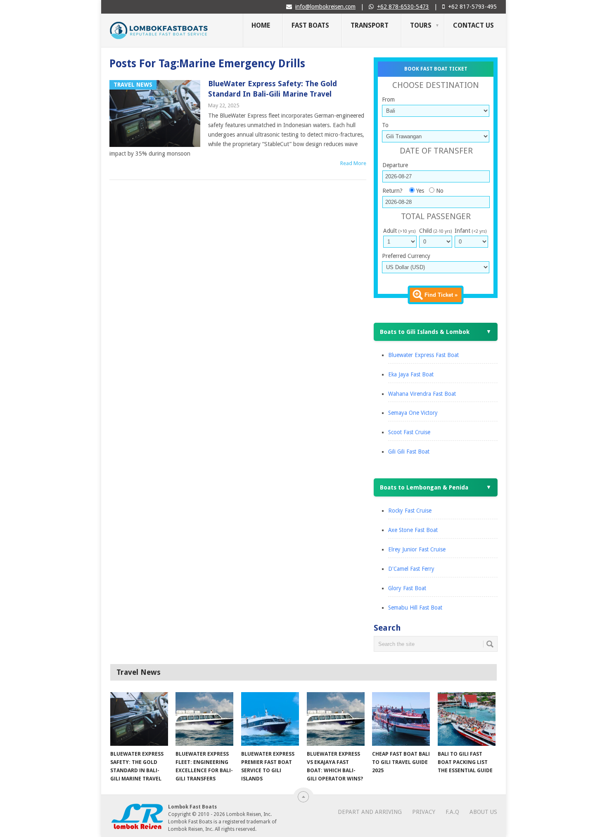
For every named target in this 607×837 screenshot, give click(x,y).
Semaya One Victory (413, 412)
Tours (421, 25)
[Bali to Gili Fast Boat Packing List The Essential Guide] (467, 719)
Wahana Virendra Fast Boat (422, 393)
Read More (353, 163)
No (439, 190)
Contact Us (473, 25)
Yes (420, 190)
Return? (392, 190)
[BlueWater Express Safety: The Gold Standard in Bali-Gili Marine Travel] (139, 719)
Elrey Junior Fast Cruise (417, 549)
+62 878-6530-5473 (403, 6)
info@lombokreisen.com (325, 6)
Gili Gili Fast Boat (408, 451)
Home (260, 25)
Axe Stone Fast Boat (413, 530)
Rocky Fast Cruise (410, 510)
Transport (370, 25)
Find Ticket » (441, 295)
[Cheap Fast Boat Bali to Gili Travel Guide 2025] (401, 719)
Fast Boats (310, 25)
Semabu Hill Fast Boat (415, 607)
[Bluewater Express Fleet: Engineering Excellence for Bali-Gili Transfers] (204, 719)
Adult (399, 230)
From (388, 99)
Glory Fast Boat (407, 588)
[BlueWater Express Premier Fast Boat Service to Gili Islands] (270, 719)
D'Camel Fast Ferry (411, 568)
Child (435, 230)
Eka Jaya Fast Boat (411, 374)
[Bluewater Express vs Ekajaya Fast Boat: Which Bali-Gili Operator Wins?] (336, 719)
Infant (470, 230)
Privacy (423, 812)
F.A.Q (452, 812)
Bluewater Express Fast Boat (423, 355)
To (385, 125)
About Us (483, 812)
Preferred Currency (406, 256)
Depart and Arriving (370, 812)
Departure (395, 165)
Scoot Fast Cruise (409, 432)
